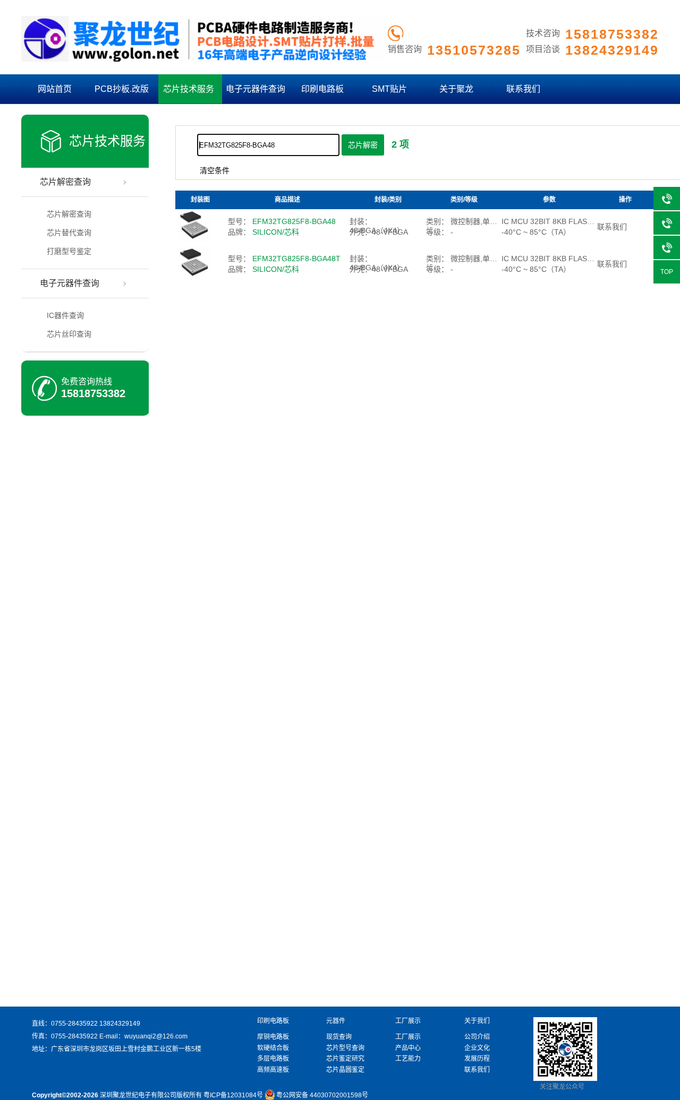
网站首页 (55, 88)
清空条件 (215, 170)
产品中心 (408, 1048)
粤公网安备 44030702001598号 (322, 1095)
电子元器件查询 (255, 88)
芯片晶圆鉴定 (345, 1069)
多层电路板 (273, 1058)
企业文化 (477, 1048)
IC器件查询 (65, 315)
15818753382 (93, 393)
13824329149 (119, 1023)
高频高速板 (273, 1069)
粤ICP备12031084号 (233, 1095)
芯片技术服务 (188, 88)
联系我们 (523, 88)
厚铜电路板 (273, 1037)
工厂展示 (408, 1037)
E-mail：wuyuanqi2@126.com (143, 1036)
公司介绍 (477, 1037)
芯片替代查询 (69, 232)
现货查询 (339, 1037)
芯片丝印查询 (69, 334)
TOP (666, 272)
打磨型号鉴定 (69, 251)
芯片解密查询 (65, 181)
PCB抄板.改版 (122, 88)
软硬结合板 (273, 1048)
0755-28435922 (74, 1023)
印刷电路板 (322, 88)
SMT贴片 (389, 88)
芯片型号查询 (345, 1048)
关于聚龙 (456, 88)
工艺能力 (408, 1058)
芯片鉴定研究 (345, 1058)
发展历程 (477, 1058)
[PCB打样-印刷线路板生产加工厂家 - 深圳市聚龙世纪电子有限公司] (203, 59)
